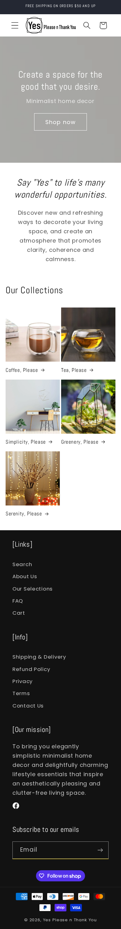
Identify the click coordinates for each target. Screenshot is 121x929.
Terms (21, 693)
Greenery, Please (80, 441)
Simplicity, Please (26, 441)
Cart (18, 613)
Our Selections (32, 588)
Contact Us (28, 705)
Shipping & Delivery (39, 656)
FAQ (17, 600)
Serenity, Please (24, 513)
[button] (15, 25)
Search (22, 564)
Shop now (60, 122)
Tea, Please (74, 370)
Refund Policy (31, 669)
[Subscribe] (100, 850)
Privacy (22, 681)
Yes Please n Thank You (70, 920)
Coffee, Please (22, 370)
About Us (24, 576)
